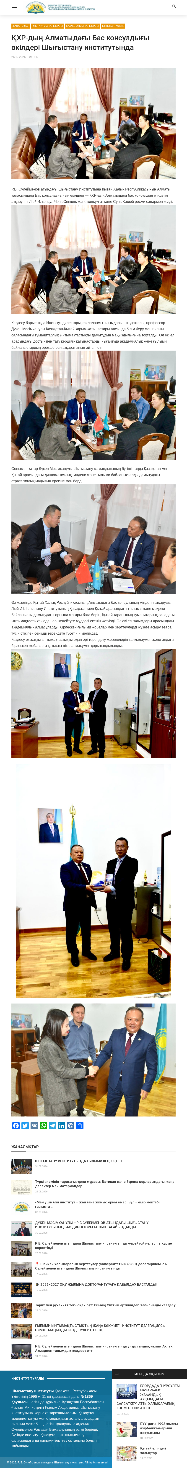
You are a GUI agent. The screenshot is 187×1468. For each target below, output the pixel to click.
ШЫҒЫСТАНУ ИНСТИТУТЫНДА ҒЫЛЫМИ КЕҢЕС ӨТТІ (78, 1161)
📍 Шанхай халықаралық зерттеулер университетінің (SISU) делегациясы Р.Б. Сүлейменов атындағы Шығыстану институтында (101, 1266)
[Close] (117, 1374)
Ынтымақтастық (113, 26)
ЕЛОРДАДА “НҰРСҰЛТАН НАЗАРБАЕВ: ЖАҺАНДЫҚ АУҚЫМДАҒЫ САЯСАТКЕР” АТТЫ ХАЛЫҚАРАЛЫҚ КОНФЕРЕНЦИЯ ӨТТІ (149, 1397)
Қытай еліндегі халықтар (153, 1450)
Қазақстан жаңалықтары (82, 26)
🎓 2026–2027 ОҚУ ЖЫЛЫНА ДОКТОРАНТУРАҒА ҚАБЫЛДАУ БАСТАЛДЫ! (96, 1285)
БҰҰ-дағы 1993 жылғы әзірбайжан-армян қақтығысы (159, 1428)
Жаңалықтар (21, 26)
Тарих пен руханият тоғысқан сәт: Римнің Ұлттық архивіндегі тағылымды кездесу (105, 1305)
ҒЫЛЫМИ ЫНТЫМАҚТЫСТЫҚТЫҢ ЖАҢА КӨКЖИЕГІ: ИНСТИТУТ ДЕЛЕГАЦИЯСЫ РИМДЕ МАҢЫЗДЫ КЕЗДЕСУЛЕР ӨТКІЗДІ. (100, 1328)
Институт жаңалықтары (47, 26)
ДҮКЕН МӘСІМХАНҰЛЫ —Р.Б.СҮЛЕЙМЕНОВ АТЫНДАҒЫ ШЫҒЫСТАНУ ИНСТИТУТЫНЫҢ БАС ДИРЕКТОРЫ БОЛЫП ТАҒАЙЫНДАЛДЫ (91, 1225)
